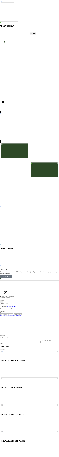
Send (2, 343)
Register (2, 311)
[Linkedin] (13, 292)
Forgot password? (17, 315)
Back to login (3, 315)
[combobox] (33, 33)
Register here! (9, 315)
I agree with (9, 306)
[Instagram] (9, 292)
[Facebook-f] (2, 292)
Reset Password (17, 314)
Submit (29, 38)
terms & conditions (11, 306)
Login (2, 302)
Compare (2, 349)
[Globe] (21, 292)
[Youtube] (17, 292)
